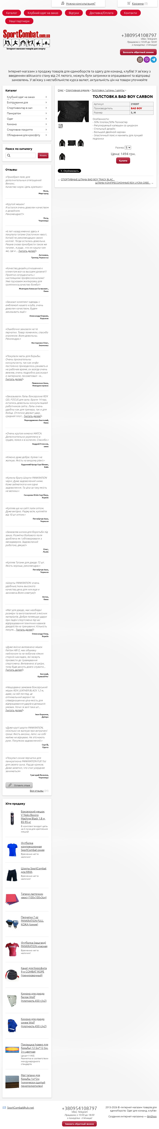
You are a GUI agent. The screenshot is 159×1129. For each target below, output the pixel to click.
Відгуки (74, 13)
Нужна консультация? (80, 3)
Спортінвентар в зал (19, 108)
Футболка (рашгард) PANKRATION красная (34, 944)
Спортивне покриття (20, 129)
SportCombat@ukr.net (20, 1107)
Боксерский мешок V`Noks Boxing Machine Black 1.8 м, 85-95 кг (33, 816)
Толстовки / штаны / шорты (108, 90)
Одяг (10, 118)
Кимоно (12, 124)
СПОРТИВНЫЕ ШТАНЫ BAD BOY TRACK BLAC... (88, 179)
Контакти (130, 13)
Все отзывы (37, 790)
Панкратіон (14, 113)
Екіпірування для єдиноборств (17, 103)
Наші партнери (19, 21)
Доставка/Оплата (101, 13)
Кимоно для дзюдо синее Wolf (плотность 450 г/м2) (34, 1022)
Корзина (138, 3)
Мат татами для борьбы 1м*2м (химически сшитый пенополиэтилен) (33, 1080)
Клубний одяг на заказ (43, 13)
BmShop (152, 1116)
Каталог (11, 13)
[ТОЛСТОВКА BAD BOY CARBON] (73, 111)
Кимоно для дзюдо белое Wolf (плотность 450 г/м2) (34, 996)
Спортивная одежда (77, 90)
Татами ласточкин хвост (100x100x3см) (34, 895)
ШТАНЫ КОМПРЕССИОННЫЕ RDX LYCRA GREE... (122, 182)
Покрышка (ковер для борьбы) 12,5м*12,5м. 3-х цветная (34, 1047)
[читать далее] (26, 251)
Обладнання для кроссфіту (23, 135)
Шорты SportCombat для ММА (33, 870)
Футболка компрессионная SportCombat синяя (32, 846)
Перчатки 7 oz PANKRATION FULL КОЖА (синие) (32, 920)
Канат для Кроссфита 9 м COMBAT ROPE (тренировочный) (34, 971)
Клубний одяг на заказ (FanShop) (21, 98)
